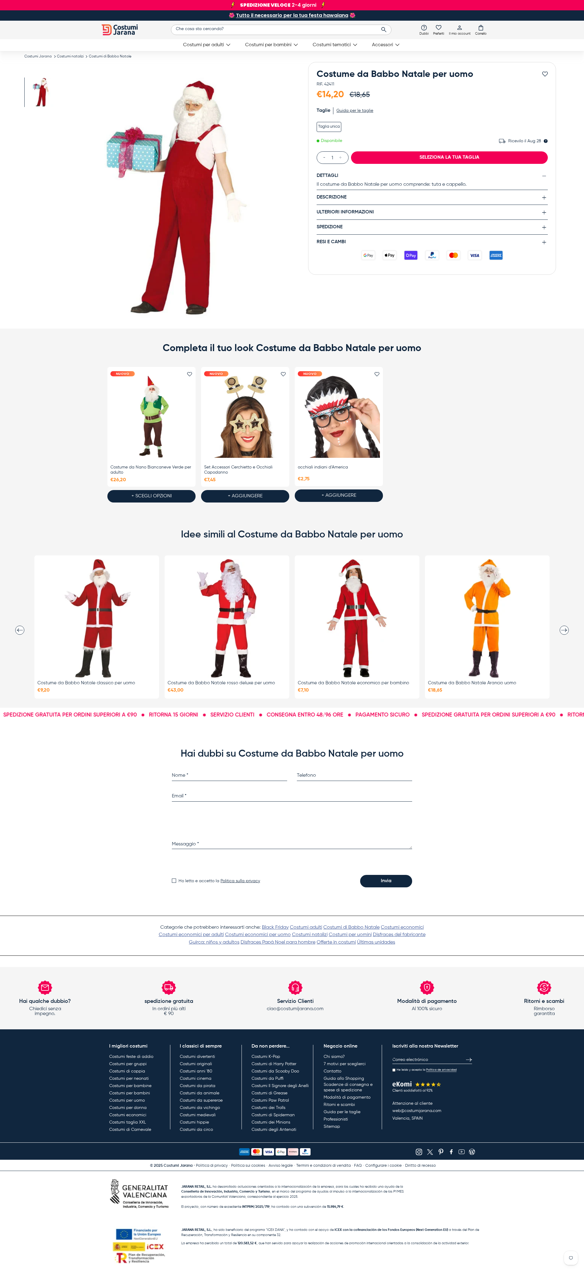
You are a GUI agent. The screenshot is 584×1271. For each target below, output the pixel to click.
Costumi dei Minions (271, 1122)
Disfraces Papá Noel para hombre (278, 942)
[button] (481, 30)
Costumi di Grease (269, 1093)
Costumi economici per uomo (258, 934)
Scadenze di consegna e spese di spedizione (348, 1087)
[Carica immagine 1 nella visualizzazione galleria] (42, 92)
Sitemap (332, 1126)
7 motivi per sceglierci (345, 1064)
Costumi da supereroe (201, 1100)
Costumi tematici (332, 45)
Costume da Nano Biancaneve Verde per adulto (150, 470)
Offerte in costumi (336, 942)
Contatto (332, 1071)
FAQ (358, 1166)
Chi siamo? (334, 1057)
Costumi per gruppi (128, 1064)
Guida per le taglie (342, 1112)
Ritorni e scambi (339, 1105)
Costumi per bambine (130, 1086)
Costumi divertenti (197, 1057)
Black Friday (275, 927)
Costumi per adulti (203, 45)
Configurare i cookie (383, 1166)
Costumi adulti (306, 927)
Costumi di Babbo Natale (110, 56)
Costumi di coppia (127, 1071)
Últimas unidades (376, 942)
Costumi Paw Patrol (270, 1100)
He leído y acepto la (427, 1069)
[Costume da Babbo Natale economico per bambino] (357, 618)
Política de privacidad (441, 1069)
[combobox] (281, 30)
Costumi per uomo (127, 1100)
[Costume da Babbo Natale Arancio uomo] (487, 618)
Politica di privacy (212, 1166)
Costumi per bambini (268, 45)
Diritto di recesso (420, 1166)
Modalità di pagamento (347, 1097)
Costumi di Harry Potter (274, 1064)
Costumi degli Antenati (274, 1130)
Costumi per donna (128, 1108)
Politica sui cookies (248, 1166)
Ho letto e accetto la (219, 881)
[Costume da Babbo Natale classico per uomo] (96, 618)
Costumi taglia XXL (127, 1122)
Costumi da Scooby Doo (275, 1071)
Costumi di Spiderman (273, 1115)
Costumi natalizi (70, 56)
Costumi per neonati (129, 1078)
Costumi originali (196, 1064)
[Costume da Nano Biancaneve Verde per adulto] (151, 416)
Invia (386, 881)
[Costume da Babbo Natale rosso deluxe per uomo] (227, 618)
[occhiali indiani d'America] (339, 416)
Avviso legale (281, 1166)
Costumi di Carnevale (130, 1130)
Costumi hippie (194, 1122)
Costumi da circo (196, 1130)
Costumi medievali (198, 1115)
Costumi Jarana (38, 56)
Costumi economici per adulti (191, 934)
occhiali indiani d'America (323, 467)
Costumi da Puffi (267, 1078)
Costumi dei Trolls (268, 1108)
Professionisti (336, 1119)
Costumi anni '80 (196, 1071)
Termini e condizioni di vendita (323, 1166)
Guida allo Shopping (344, 1078)
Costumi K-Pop (266, 1057)
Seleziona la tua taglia (449, 157)
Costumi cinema (195, 1078)
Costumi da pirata (197, 1086)
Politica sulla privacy (240, 881)
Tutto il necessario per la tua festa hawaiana (292, 15)
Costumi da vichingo (200, 1108)
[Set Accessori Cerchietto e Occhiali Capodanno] (245, 416)
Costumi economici (402, 927)
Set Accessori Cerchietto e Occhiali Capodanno (238, 470)
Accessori (382, 45)
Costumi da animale (199, 1093)
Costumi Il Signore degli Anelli (280, 1086)
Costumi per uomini (350, 934)
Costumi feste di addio (131, 1057)
